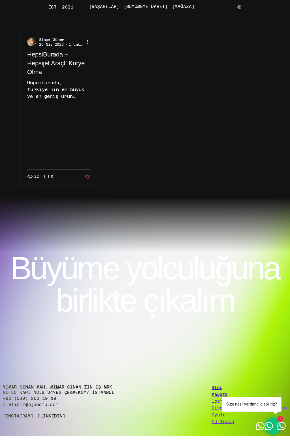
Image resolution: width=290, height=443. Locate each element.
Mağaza (219, 394)
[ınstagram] (18, 415)
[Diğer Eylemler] (89, 41)
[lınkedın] (51, 415)
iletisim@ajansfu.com (30, 404)
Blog (217, 387)
